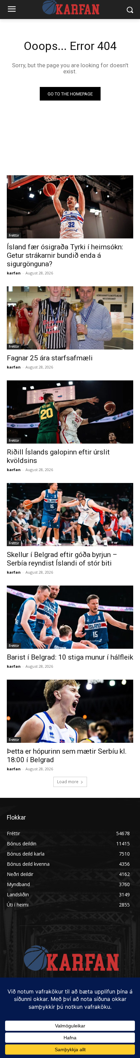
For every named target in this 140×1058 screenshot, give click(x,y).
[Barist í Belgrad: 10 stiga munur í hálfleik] (70, 617)
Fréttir (14, 235)
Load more (67, 782)
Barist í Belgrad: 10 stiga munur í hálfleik (70, 657)
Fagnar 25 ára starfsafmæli (50, 358)
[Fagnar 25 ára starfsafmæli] (70, 317)
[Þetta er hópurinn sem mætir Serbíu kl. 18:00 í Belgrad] (70, 711)
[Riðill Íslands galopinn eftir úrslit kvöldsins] (70, 412)
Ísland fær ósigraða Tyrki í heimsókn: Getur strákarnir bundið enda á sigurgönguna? (65, 255)
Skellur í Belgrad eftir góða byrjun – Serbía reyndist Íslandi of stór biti (62, 559)
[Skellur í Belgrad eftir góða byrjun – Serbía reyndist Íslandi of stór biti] (70, 514)
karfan (14, 272)
